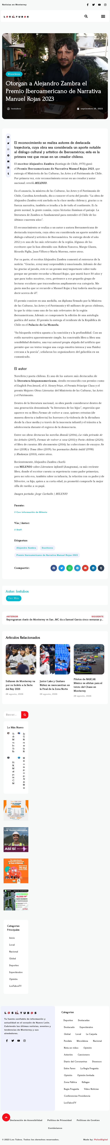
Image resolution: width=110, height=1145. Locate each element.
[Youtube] (99, 4)
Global (12, 958)
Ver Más (13, 598)
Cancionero (84, 1055)
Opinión (13, 979)
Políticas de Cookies (88, 1120)
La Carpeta (91, 1034)
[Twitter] (93, 4)
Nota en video (71, 1048)
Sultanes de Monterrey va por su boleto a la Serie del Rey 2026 (20, 685)
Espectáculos (16, 972)
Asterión (68, 1055)
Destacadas (84, 1020)
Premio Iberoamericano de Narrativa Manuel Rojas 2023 (47, 555)
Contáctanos (55, 1128)
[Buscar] (24, 714)
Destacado (69, 1027)
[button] (86, 16)
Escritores (47, 548)
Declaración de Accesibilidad (26, 1120)
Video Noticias (91, 1089)
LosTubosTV (15, 986)
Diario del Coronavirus (75, 1061)
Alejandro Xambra (26, 548)
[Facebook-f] (87, 4)
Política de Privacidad (59, 1120)
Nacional (13, 952)
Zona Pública (70, 1082)
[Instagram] (105, 4)
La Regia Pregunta (89, 1068)
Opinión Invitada (85, 1075)
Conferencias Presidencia (77, 1096)
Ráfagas (86, 1082)
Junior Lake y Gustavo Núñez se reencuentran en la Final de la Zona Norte (55, 685)
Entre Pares (69, 1068)
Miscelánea (14, 74)
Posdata (68, 1041)
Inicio (12, 938)
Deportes (14, 965)
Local (12, 945)
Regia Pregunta (71, 1089)
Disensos (97, 1061)
